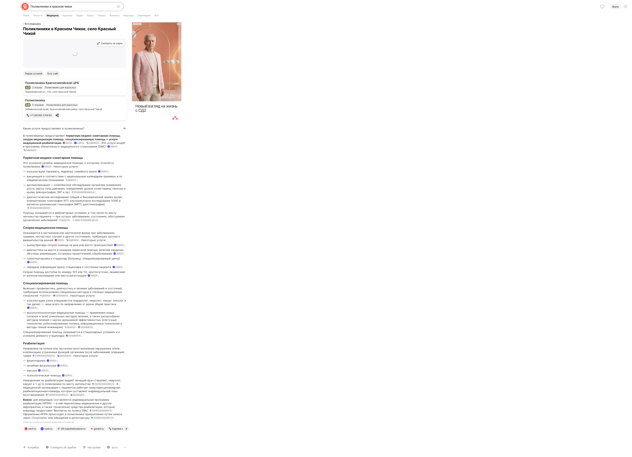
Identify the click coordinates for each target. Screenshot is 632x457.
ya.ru (115, 447)
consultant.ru (62, 295)
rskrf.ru (69, 143)
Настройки (94, 447)
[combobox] (71, 6)
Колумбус (33, 447)
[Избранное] (602, 6)
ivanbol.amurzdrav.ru (45, 355)
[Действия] (125, 24)
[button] (74, 87)
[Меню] (625, 6)
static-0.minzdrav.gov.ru (86, 220)
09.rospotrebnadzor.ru (84, 192)
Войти (615, 6)
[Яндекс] (25, 6)
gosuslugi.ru (65, 355)
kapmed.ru (94, 143)
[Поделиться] (57, 115)
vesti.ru (80, 143)
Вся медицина (33, 23)
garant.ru (72, 180)
